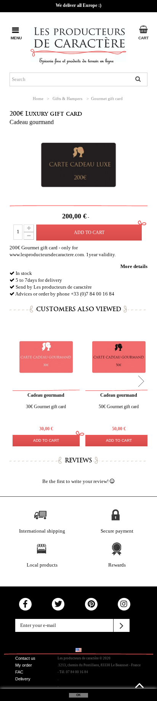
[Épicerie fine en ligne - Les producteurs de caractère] (78, 44)
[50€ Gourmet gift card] (118, 357)
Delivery (22, 679)
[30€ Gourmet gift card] (46, 357)
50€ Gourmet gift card (119, 406)
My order (23, 665)
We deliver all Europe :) (78, 5)
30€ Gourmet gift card (46, 406)
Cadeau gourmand (32, 122)
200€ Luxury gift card (46, 113)
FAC (19, 672)
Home (38, 98)
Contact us (25, 658)
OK (78, 695)
